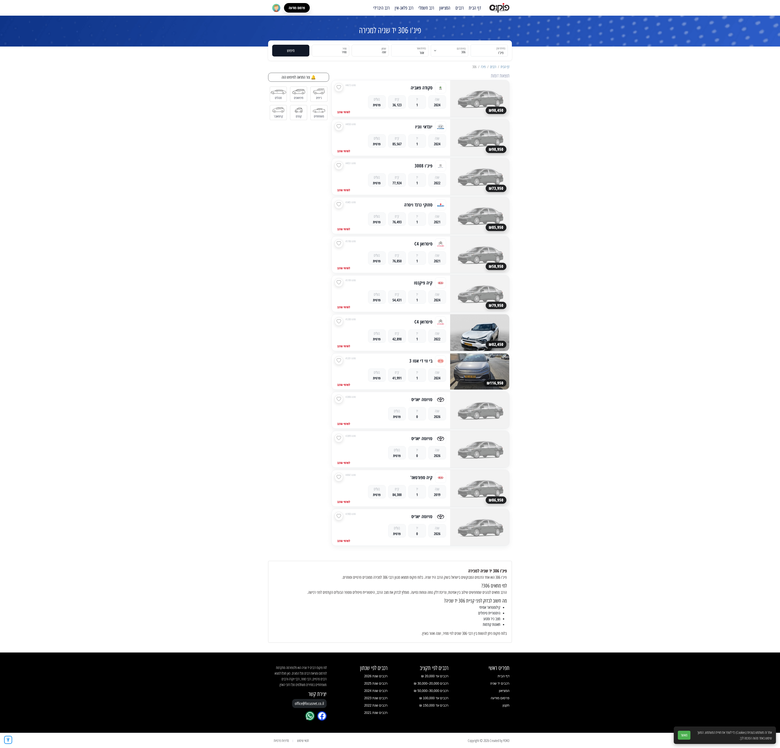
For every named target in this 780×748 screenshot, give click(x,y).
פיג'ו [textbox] (501, 53)
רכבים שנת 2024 (376, 691)
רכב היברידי (381, 8)
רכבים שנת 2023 (376, 698)
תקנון (506, 705)
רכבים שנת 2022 (376, 705)
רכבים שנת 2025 (376, 683)
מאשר (684, 735)
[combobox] (491, 50)
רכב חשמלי (426, 8)
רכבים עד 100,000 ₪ (433, 698)
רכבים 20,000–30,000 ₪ (431, 683)
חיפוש (291, 50)
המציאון (444, 8)
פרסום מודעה (297, 7)
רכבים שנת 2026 (376, 676)
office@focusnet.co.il (309, 703)
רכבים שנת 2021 (376, 712)
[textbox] (412, 53)
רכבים (459, 8)
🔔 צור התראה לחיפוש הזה (299, 77)
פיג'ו (483, 66)
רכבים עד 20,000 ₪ (434, 676)
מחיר (344, 52)
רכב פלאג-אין (404, 8)
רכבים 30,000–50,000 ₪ (431, 691)
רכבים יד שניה (499, 683)
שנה (384, 52)
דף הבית (475, 8)
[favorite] (339, 87)
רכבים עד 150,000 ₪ (433, 705)
